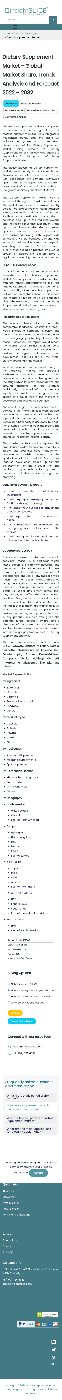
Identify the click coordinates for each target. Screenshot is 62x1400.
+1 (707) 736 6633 (24, 1053)
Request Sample (14, 110)
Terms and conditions (16, 1214)
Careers (7, 1246)
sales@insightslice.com (28, 1046)
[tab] (31, 103)
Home (6, 33)
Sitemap (8, 1252)
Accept (38, 1173)
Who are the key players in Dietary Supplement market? (30, 1119)
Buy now (15, 1013)
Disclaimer (9, 1197)
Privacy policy (11, 1203)
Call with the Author (15, 117)
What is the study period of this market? (28, 1097)
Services (8, 1234)
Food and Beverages (25, 33)
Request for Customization (41, 110)
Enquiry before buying (22, 1021)
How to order (11, 1208)
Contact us (10, 1240)
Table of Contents (31, 103)
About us (8, 1191)
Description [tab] (11, 103)
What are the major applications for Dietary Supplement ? (29, 1130)
